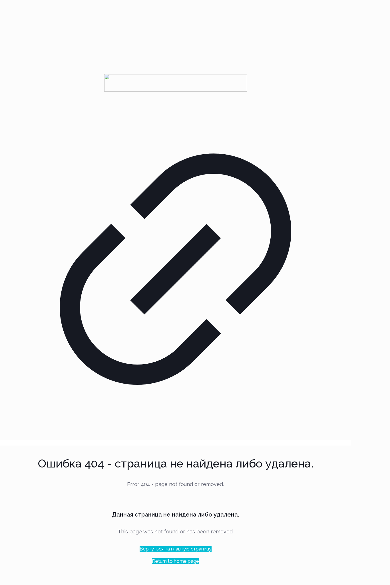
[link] (175, 260)
